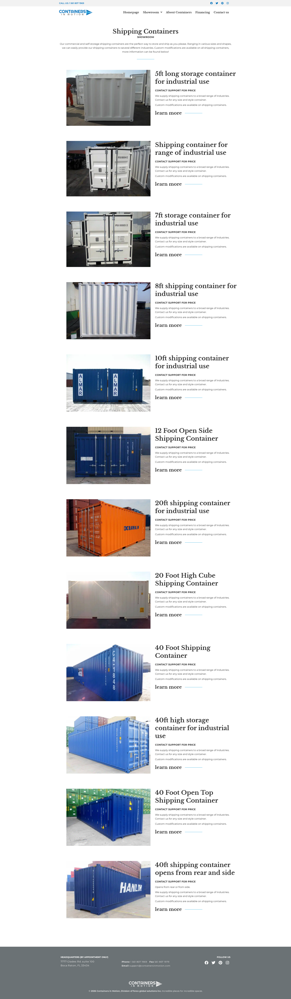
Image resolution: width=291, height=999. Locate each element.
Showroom (151, 12)
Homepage (131, 12)
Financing (202, 12)
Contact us (221, 12)
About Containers (179, 12)
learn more (168, 113)
